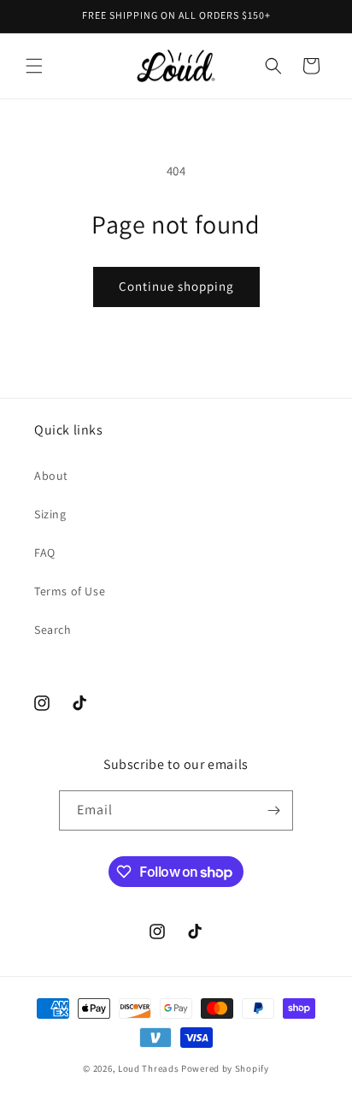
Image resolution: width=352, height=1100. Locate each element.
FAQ (45, 552)
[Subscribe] (273, 810)
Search (53, 629)
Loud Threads (148, 1068)
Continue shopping (176, 286)
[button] (34, 66)
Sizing (50, 514)
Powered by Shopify (225, 1068)
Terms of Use (69, 591)
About (51, 475)
